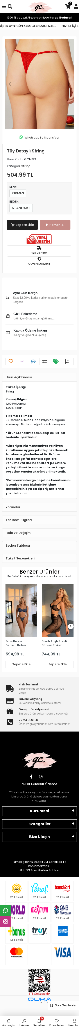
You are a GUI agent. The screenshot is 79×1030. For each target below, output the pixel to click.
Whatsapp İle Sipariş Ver (42, 137)
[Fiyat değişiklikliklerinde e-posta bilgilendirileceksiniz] (56, 361)
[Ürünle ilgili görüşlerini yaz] (34, 361)
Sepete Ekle (25, 225)
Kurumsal (39, 811)
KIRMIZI (18, 193)
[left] (8, 626)
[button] (10, 84)
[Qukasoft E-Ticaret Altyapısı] (39, 1000)
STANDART (21, 207)
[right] (71, 626)
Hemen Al (57, 225)
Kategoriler (40, 824)
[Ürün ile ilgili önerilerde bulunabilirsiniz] (68, 361)
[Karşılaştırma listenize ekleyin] (45, 361)
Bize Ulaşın (39, 836)
